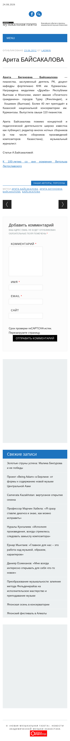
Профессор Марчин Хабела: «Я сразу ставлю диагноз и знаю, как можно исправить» (31, 513)
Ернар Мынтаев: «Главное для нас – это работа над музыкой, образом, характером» (33, 549)
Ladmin (46, 50)
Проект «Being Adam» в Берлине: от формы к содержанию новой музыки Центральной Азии (30, 481)
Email (16, 296)
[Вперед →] (63, 204)
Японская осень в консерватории (28, 604)
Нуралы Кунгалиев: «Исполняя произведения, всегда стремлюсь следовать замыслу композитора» (28, 531)
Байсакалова (31, 191)
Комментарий (23, 243)
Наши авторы (42, 183)
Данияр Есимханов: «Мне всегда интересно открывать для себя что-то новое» (31, 568)
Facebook (32, 14)
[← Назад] (7, 204)
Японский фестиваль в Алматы (27, 613)
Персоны (59, 183)
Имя (15, 282)
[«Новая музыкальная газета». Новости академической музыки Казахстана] (35, 25)
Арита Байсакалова (25, 188)
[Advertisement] (35, 403)
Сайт (15, 310)
